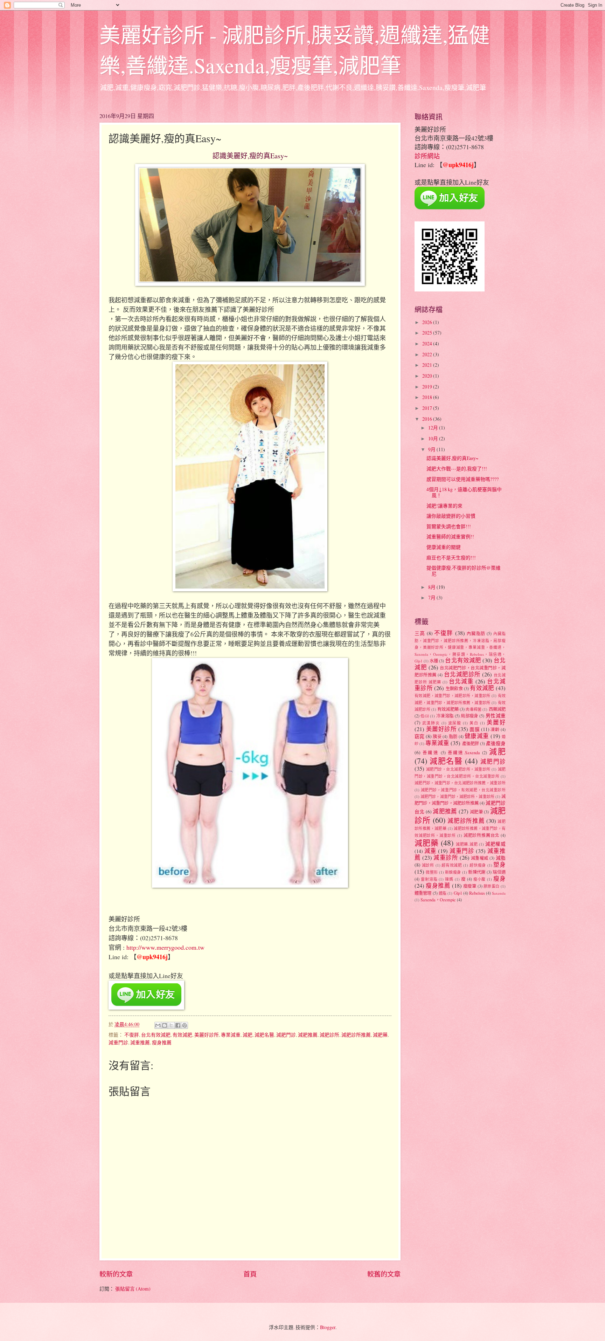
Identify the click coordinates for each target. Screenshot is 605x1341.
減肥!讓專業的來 (444, 505)
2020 (427, 375)
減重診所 (445, 857)
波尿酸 (454, 722)
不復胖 (131, 1034)
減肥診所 (329, 1034)
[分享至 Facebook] (177, 1025)
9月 (432, 449)
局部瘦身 (469, 715)
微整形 (432, 872)
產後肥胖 (470, 743)
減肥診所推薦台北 (481, 835)
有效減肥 (182, 1034)
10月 (433, 438)
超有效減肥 (451, 865)
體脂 (442, 893)
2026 (427, 322)
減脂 (501, 857)
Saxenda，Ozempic (438, 899)
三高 (420, 633)
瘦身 (499, 878)
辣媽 (449, 879)
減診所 (428, 865)
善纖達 (431, 752)
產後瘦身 (496, 743)
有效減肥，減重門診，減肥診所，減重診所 (453, 695)
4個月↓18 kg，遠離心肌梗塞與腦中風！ (464, 492)
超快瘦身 (478, 865)
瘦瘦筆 (469, 886)
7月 (432, 597)
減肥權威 (495, 843)
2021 (427, 365)
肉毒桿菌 (473, 709)
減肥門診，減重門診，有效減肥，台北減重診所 (463, 789)
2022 (427, 354)
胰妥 (437, 736)
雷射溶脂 (429, 879)
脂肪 (453, 736)
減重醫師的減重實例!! (450, 536)
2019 (427, 386)
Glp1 (458, 893)
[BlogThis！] (164, 1025)
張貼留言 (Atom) (133, 1288)
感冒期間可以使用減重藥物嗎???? (462, 479)
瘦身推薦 (162, 1042)
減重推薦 (140, 1042)
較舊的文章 (384, 1274)
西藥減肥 (497, 709)
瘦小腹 (479, 879)
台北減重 (461, 681)
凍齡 (495, 729)
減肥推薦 (308, 1034)
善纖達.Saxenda (464, 752)
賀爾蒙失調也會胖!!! (448, 526)
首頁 (250, 1274)
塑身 (499, 864)
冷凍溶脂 (445, 715)
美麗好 (496, 722)
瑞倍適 (499, 872)
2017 (427, 408)
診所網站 (427, 156)
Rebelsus (477, 893)
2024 (427, 343)
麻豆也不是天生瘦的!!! (451, 557)
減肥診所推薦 (356, 1034)
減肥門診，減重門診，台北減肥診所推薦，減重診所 (460, 782)
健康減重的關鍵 (443, 547)
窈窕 (420, 736)
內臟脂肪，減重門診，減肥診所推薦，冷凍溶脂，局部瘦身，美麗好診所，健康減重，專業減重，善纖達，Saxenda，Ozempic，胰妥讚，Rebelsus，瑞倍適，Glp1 (460, 647)
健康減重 (477, 736)
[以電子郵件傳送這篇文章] (157, 1025)
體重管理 (423, 893)
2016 (427, 418)
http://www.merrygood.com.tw (165, 947)
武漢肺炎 (431, 722)
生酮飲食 (454, 688)
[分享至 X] (171, 1025)
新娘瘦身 (453, 872)
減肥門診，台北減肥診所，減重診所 (458, 769)
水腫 (434, 660)
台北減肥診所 (462, 674)
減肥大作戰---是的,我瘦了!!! (456, 468)
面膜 (475, 729)
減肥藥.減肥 (467, 844)
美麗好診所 (206, 1034)
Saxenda (499, 893)
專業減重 (231, 1034)
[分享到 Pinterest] (184, 1025)
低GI (424, 715)
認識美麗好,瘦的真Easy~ (452, 458)
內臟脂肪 (476, 633)
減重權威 (479, 858)
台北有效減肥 (156, 1034)
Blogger (327, 1327)
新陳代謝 (476, 872)
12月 (433, 427)
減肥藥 (380, 1034)
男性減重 (496, 715)
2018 (427, 397)
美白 (474, 722)
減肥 (247, 1034)
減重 (430, 851)
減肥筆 (476, 811)
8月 (432, 587)
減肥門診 (286, 1034)
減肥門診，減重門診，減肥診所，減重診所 (457, 796)
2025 (427, 332)
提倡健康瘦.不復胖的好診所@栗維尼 (463, 570)
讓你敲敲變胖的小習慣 (450, 516)
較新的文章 (116, 1274)
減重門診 (118, 1042)
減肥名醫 (264, 1034)
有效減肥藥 (448, 709)
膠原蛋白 (492, 886)
